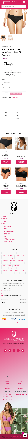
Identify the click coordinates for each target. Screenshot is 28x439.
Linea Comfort (5, 260)
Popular (5, 216)
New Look (9, 265)
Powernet (16, 270)
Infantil (5, 220)
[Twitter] (9, 350)
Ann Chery (9, 253)
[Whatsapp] (18, 350)
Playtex (15, 99)
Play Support (5, 270)
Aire (7, 99)
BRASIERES (6, 234)
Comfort (17, 255)
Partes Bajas (16, 265)
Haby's (12, 258)
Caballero (5, 238)
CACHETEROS (7, 233)
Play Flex (19, 268)
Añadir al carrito (16, 93)
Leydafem (18, 258)
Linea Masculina (6, 263)
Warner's (22, 273)
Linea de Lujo (20, 260)
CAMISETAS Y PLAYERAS (9, 239)
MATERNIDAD (7, 230)
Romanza (11, 273)
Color (3, 84)
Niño (5, 221)
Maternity (21, 263)
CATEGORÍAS (14, 214)
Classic (4, 255)
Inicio (3, 44)
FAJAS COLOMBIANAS (9, 231)
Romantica (5, 273)
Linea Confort (12, 260)
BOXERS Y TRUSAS (8, 241)
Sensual (16, 273)
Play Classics (5, 268)
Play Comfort (11, 99)
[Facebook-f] (5, 350)
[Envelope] (22, 350)
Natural (4, 265)
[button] (24, 2)
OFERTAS (5, 218)
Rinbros (22, 270)
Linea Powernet (14, 263)
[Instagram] (14, 350)
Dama (6, 44)
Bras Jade (20, 253)
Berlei (14, 253)
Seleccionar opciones (6, 162)
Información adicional (8, 108)
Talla (3, 79)
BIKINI (10, 44)
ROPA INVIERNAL (7, 226)
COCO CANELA (10, 255)
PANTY (5, 228)
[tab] (14, 108)
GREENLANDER (5, 258)
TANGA (5, 225)
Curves (23, 255)
